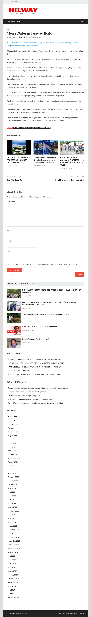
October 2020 (13, 545)
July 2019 (11, 590)
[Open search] (82, 21)
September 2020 (14, 548)
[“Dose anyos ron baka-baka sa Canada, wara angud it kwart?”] (14, 315)
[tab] (12, 284)
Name (10, 231)
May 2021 (12, 518)
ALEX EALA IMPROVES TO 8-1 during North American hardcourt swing (35, 359)
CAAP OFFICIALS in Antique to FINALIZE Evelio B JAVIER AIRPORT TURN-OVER (72, 161)
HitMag (81, 614)
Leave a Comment (35, 37)
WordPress (72, 614)
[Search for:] (45, 274)
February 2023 (13, 477)
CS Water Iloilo (19, 128)
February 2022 (13, 511)
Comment (11, 201)
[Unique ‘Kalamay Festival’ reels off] (14, 339)
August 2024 (13, 462)
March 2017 (12, 594)
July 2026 (11, 420)
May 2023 (12, 473)
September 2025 (14, 432)
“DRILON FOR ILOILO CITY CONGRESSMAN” (40, 327)
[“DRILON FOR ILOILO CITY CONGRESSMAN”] (14, 327)
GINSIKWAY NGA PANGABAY (20, 370)
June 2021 (12, 515)
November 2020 (14, 541)
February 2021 (13, 530)
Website (10, 251)
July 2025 (11, 439)
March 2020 (12, 571)
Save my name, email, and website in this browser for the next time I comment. (42, 264)
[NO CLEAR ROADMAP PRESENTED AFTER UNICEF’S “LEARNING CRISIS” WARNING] (14, 290)
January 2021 (13, 533)
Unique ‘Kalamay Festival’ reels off (35, 339)
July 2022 (11, 492)
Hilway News (23, 37)
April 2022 (12, 503)
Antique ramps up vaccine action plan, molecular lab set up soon (45, 388)
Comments (23, 284)
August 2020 (13, 552)
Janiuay (29, 128)
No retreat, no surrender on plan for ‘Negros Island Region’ (41, 403)
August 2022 (13, 488)
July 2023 (11, 469)
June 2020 (12, 560)
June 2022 (12, 496)
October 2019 (13, 578)
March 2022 (12, 507)
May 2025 (12, 447)
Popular (12, 284)
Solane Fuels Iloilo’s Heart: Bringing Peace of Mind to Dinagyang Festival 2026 (45, 160)
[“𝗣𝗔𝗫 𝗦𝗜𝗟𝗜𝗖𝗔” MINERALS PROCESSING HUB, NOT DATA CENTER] (19, 148)
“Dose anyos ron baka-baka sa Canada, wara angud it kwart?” (46, 314)
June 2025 (12, 443)
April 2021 (12, 522)
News (8, 29)
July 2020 (11, 556)
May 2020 (12, 563)
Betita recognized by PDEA (31, 395)
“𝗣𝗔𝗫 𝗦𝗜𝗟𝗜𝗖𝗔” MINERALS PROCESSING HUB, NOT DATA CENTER (18, 160)
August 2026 (13, 417)
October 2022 (13, 484)
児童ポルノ (12, 399)
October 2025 (13, 428)
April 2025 (12, 451)
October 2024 (13, 454)
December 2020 (14, 537)
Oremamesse (13, 388)
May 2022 (12, 499)
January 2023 (13, 481)
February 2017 (13, 597)
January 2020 (13, 575)
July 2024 (11, 466)
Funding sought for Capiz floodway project (35, 399)
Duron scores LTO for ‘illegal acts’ (33, 392)
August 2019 (13, 586)
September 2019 (14, 582)
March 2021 (12, 526)
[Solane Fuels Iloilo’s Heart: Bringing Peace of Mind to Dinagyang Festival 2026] (46, 148)
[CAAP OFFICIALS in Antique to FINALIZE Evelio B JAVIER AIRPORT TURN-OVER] (72, 148)
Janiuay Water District (41, 128)
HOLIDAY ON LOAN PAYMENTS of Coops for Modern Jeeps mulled (34, 374)
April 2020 (12, 567)
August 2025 (13, 435)
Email (10, 241)
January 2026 (13, 424)
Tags (33, 284)
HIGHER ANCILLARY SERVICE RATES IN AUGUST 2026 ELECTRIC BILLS (36, 363)
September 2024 (14, 458)
